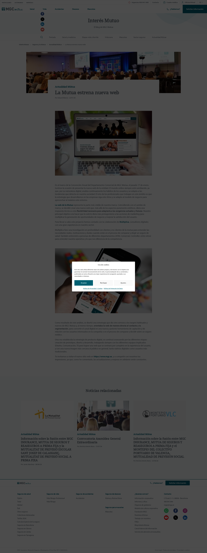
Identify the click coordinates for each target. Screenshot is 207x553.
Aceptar (84, 283)
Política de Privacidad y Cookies (93, 288)
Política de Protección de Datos (113, 288)
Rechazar (103, 283)
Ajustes (123, 283)
